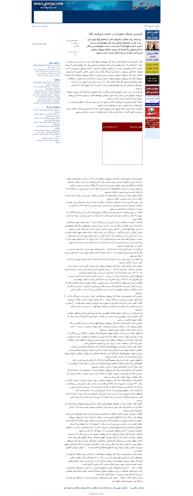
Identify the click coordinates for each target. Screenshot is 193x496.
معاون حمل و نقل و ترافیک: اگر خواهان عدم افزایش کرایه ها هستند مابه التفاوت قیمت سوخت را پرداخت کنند (46, 97)
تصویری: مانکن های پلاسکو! (50, 138)
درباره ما (38, 26)
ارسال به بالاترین (137, 488)
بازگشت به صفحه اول (72, 488)
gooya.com (98, 494)
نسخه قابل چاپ (72, 40)
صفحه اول (45, 26)
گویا (33, 26)
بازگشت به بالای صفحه (89, 488)
